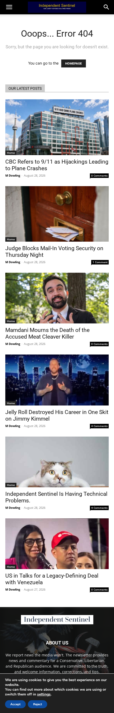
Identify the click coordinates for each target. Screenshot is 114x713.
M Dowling (12, 175)
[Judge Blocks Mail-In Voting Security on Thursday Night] (57, 214)
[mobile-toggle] (9, 7)
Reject (37, 704)
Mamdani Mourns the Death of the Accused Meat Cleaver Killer (47, 333)
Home (11, 153)
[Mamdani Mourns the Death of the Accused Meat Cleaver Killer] (57, 298)
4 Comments (99, 426)
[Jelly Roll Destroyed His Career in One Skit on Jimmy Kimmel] (57, 380)
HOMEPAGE (73, 63)
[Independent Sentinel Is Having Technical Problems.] (57, 462)
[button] (106, 7)
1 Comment (100, 262)
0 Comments (99, 175)
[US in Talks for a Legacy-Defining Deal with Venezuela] (57, 543)
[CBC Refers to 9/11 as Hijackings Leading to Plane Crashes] (57, 127)
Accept (15, 704)
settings (44, 694)
